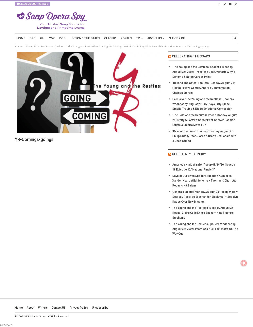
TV (138, 38)
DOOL (63, 38)
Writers (43, 307)
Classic (110, 38)
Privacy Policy (79, 307)
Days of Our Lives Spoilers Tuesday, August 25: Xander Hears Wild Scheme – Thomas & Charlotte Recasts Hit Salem (204, 180)
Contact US (59, 307)
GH (42, 38)
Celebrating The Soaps (191, 56)
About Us (154, 38)
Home (19, 307)
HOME (21, 38)
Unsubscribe (100, 307)
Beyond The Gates (86, 38)
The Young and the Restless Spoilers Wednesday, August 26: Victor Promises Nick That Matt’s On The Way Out (205, 228)
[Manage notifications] (244, 263)
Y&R (52, 38)
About (30, 307)
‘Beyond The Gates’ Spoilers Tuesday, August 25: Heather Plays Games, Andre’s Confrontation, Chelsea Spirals (203, 87)
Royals (126, 38)
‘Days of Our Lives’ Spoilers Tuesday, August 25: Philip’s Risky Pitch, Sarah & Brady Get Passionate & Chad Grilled (204, 136)
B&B (33, 38)
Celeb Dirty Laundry (189, 154)
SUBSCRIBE (177, 38)
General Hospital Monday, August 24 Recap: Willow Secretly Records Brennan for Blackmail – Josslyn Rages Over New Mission (205, 196)
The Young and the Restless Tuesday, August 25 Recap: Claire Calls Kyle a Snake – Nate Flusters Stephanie (203, 212)
